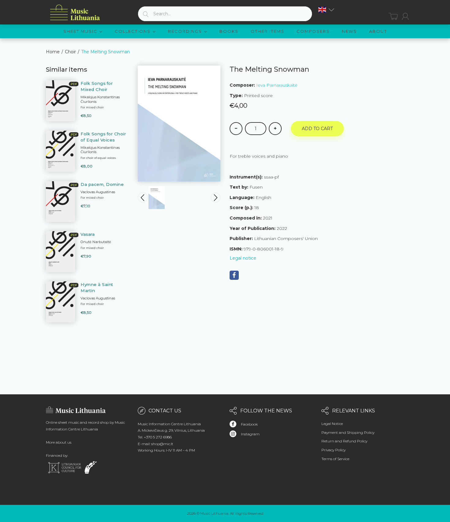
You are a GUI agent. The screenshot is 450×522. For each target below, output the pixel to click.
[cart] (393, 16)
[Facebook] (234, 275)
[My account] (405, 16)
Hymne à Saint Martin (97, 287)
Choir (70, 51)
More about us (58, 442)
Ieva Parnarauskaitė (276, 85)
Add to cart (317, 128)
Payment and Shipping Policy (347, 432)
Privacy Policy (333, 450)
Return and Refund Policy (344, 441)
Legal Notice (332, 423)
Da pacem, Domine (102, 184)
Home (53, 51)
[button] (326, 9)
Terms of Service (335, 458)
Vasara (88, 234)
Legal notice (243, 258)
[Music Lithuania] (75, 12)
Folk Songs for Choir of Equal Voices (103, 136)
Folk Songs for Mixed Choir (97, 86)
